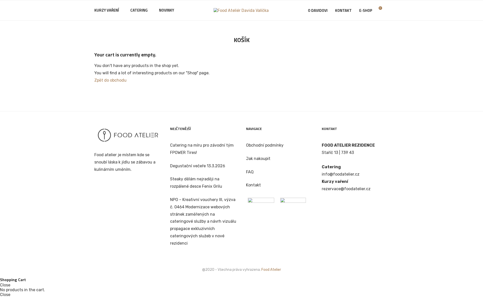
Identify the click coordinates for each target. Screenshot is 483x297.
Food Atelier (271, 270)
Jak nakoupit (258, 158)
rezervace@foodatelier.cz (346, 188)
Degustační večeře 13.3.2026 (197, 165)
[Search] (386, 11)
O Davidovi (318, 10)
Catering (139, 10)
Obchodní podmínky (265, 145)
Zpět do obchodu (110, 80)
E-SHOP (365, 10)
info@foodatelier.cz (340, 174)
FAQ (250, 172)
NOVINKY (166, 10)
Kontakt (343, 10)
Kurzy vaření (106, 10)
